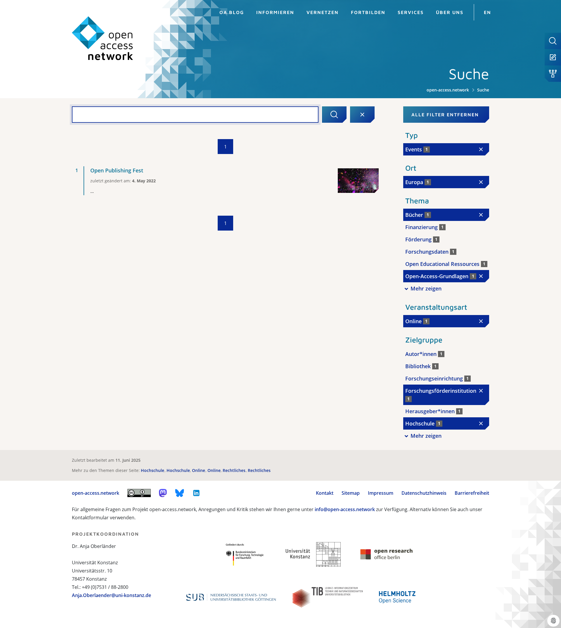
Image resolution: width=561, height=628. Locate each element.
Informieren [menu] (275, 12)
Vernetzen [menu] (323, 12)
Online (199, 470)
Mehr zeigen (426, 288)
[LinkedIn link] (196, 493)
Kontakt (324, 493)
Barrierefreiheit (472, 493)
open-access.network (448, 90)
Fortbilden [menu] (368, 12)
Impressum (380, 493)
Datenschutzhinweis (423, 493)
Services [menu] (411, 12)
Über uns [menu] (449, 12)
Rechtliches (235, 470)
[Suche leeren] (362, 114)
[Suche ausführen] (334, 114)
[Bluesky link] (179, 493)
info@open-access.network (345, 509)
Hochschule (153, 470)
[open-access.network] (102, 38)
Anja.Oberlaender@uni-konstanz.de (111, 595)
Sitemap (351, 493)
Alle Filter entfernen (445, 114)
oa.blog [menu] (231, 12)
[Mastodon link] (163, 493)
